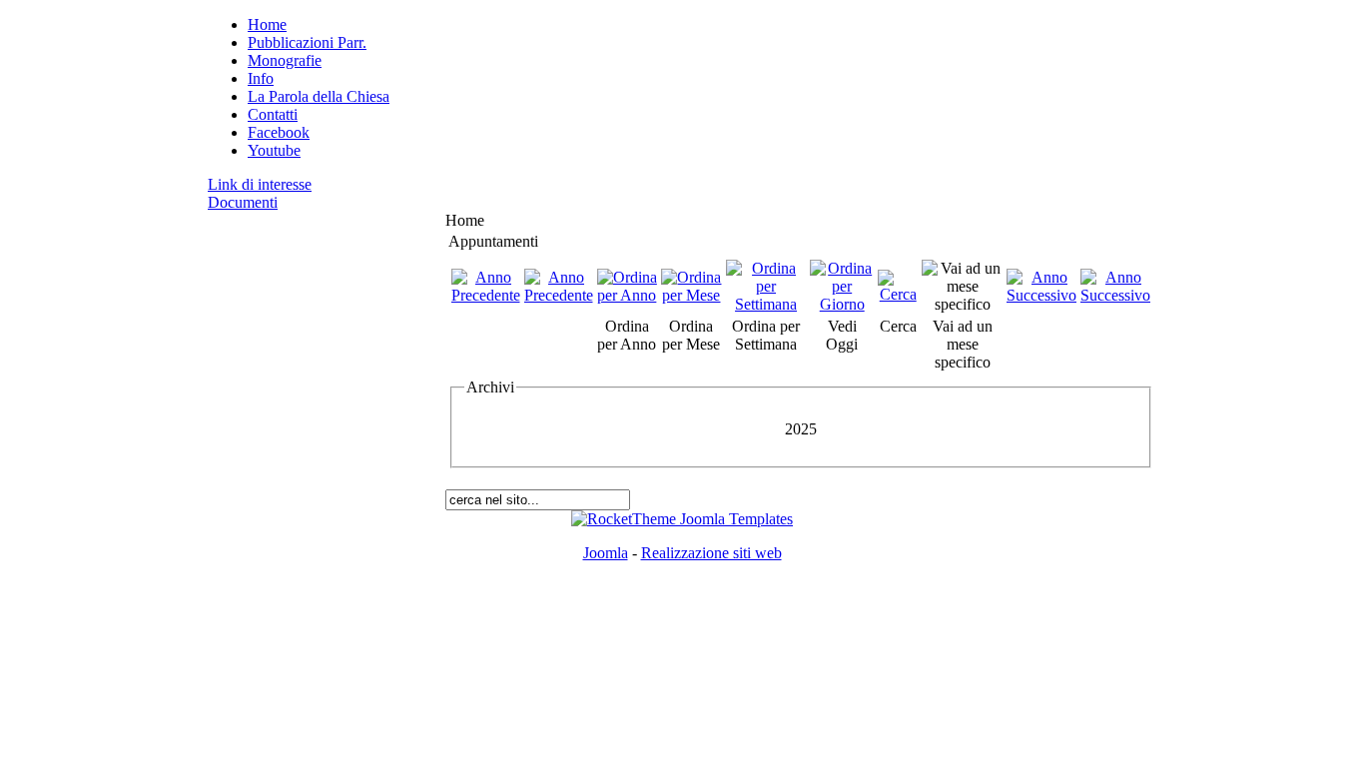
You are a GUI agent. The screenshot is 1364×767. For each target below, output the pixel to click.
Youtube (274, 150)
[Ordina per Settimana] (766, 304)
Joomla (605, 552)
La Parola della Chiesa (318, 96)
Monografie (285, 60)
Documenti (243, 202)
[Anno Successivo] (1041, 295)
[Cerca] (898, 294)
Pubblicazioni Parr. (307, 42)
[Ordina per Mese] (691, 295)
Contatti (273, 114)
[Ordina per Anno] (627, 295)
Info (261, 78)
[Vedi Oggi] (842, 304)
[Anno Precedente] (485, 295)
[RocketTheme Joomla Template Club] (682, 518)
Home (267, 24)
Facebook (279, 132)
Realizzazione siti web (711, 552)
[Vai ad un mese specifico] (962, 304)
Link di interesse (260, 184)
